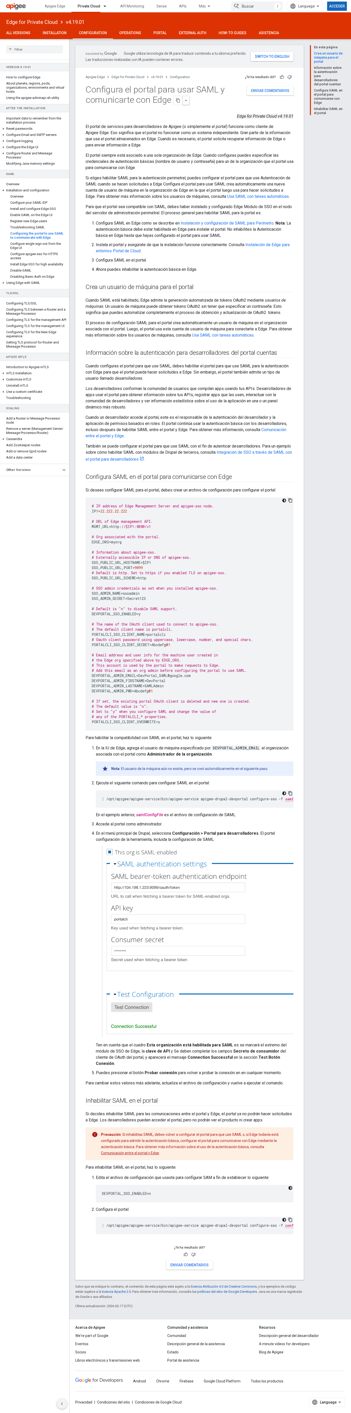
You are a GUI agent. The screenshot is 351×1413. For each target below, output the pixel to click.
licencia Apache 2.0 (116, 1292)
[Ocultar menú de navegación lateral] (62, 1404)
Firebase (186, 1381)
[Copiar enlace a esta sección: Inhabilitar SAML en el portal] (163, 1101)
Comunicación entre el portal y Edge (130, 1153)
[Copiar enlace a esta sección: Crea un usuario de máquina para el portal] (198, 287)
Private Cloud (89, 6)
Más (202, 6)
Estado (173, 1352)
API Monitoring (132, 6)
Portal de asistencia (183, 1360)
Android (139, 1381)
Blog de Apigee (271, 1352)
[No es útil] (289, 77)
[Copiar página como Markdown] (178, 100)
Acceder (337, 6)
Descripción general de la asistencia (196, 1344)
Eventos (81, 1344)
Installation (55, 33)
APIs (183, 6)
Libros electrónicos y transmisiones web (107, 1360)
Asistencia (269, 33)
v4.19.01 (75, 22)
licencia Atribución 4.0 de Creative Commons (224, 1286)
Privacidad (83, 1402)
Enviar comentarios (270, 91)
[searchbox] (34, 49)
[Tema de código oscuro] (284, 500)
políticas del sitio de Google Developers (227, 1292)
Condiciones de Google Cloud (158, 1402)
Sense (161, 6)
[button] (34, 129)
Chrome (162, 1381)
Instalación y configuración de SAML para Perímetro (227, 223)
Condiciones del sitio (113, 1402)
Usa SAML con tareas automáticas (258, 196)
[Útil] (282, 77)
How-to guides (232, 33)
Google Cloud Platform (222, 1381)
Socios (80, 1352)
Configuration (93, 33)
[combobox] (257, 6)
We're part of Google (91, 1336)
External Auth (192, 33)
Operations (130, 33)
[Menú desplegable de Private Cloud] (107, 6)
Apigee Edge (55, 6)
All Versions (18, 33)
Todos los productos (267, 1381)
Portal (160, 33)
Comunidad (176, 1336)
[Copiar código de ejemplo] (290, 500)
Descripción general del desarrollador (289, 1336)
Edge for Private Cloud (32, 22)
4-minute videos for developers (284, 1344)
